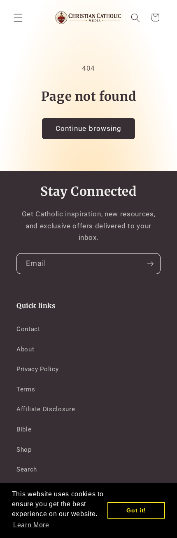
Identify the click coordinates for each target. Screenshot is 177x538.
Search (26, 469)
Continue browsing (89, 129)
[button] (18, 17)
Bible (23, 429)
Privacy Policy (37, 369)
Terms (25, 389)
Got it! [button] (136, 510)
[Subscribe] (150, 264)
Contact (28, 329)
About (25, 349)
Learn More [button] (31, 525)
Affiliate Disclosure (45, 409)
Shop (24, 449)
